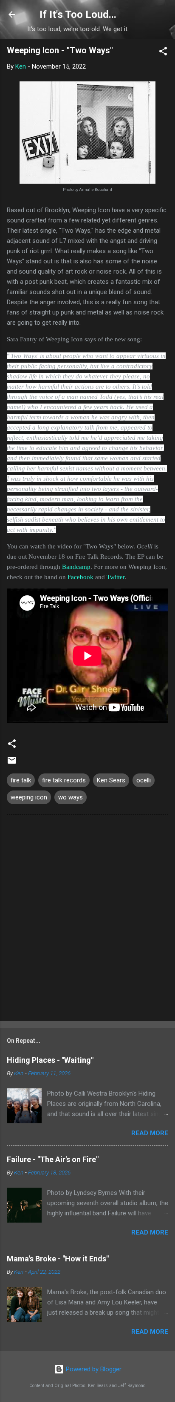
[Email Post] (12, 763)
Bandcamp (76, 566)
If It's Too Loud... (78, 14)
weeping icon (29, 797)
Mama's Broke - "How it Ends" (58, 1258)
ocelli (143, 780)
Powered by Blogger (92, 1369)
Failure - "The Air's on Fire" (53, 1159)
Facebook (80, 577)
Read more (149, 1133)
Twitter (115, 577)
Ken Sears (111, 780)
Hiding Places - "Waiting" (50, 1060)
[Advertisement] (87, 919)
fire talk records (64, 780)
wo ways (70, 797)
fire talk (21, 780)
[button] (163, 52)
